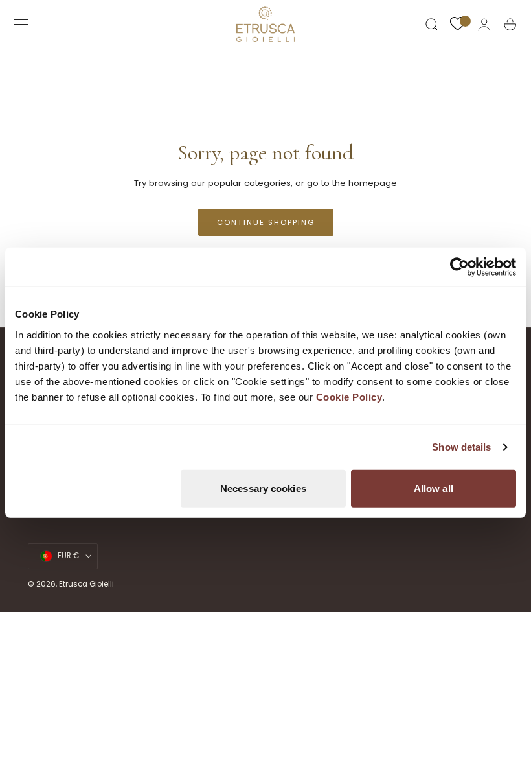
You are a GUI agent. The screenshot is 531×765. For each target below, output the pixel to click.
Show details (461, 447)
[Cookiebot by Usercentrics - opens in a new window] (459, 267)
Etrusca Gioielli (86, 584)
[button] (21, 24)
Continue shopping (266, 222)
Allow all (433, 487)
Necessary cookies (263, 487)
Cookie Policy (349, 396)
